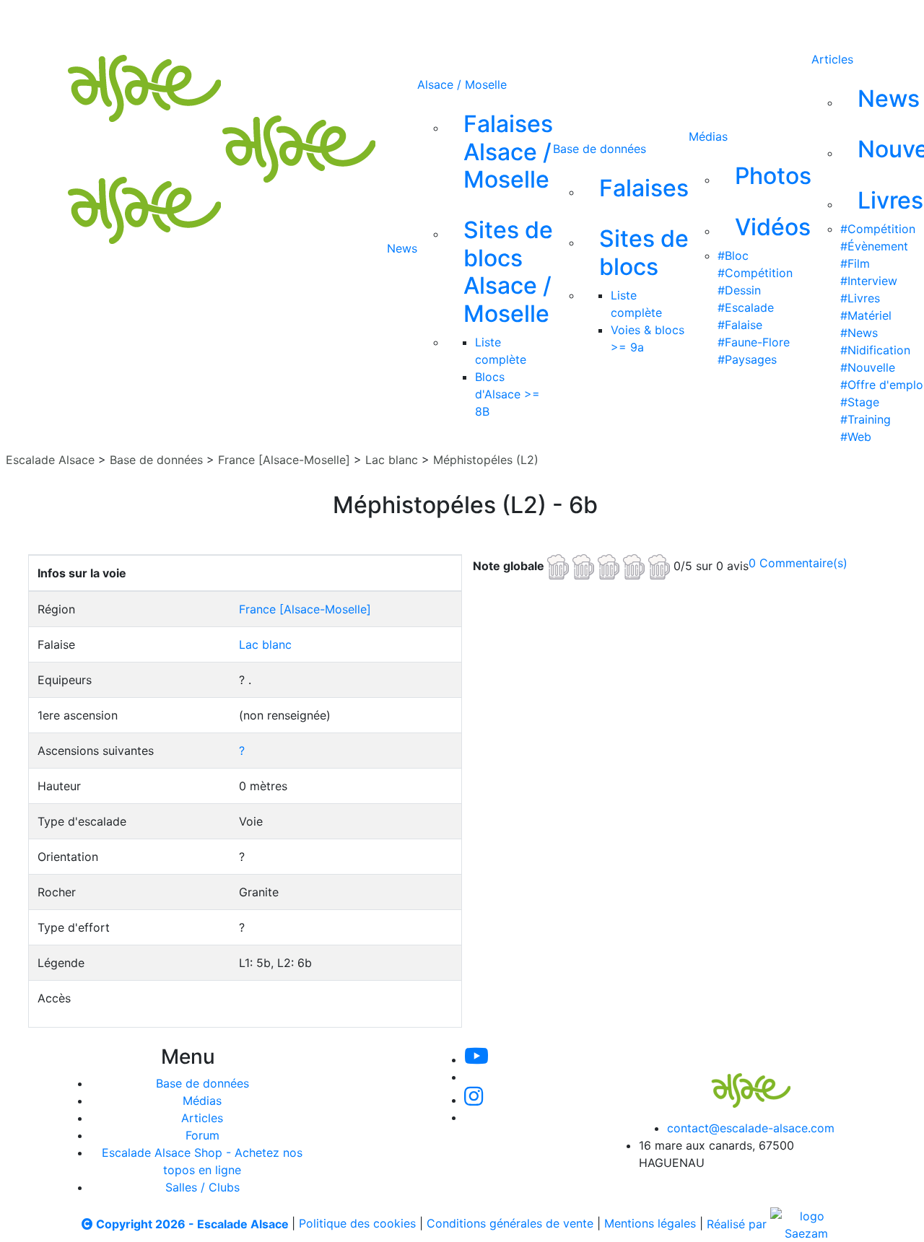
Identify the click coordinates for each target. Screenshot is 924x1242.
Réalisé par (738, 1224)
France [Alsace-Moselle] (284, 459)
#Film (855, 263)
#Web (855, 436)
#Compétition (755, 273)
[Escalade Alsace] (736, 1080)
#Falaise (740, 325)
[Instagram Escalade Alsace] (473, 1100)
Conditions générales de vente (510, 1224)
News (402, 248)
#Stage (859, 402)
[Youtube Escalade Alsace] (411, 20)
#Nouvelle (867, 367)
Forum (202, 1135)
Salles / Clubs (202, 1187)
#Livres (860, 298)
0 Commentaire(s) (798, 563)
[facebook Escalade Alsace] (556, 20)
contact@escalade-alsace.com (750, 1128)
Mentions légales (650, 1224)
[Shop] (604, 20)
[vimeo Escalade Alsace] (460, 20)
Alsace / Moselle (462, 84)
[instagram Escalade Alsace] (509, 20)
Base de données (599, 148)
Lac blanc (391, 459)
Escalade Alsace (50, 459)
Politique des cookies (357, 1224)
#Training (865, 419)
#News (859, 332)
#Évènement (874, 246)
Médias (708, 136)
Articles (832, 59)
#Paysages (747, 359)
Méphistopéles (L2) (486, 459)
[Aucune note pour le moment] (610, 565)
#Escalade (746, 307)
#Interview (868, 281)
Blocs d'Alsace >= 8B (507, 394)
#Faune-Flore (754, 342)
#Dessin (739, 290)
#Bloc (733, 255)
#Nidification (875, 350)
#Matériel (866, 315)
